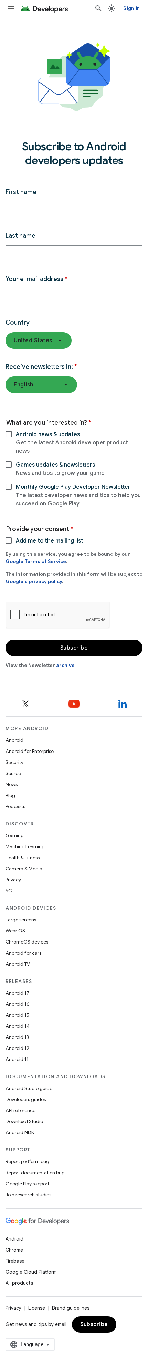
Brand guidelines (70, 1308)
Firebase (15, 1261)
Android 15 (17, 1015)
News (12, 784)
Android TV (18, 964)
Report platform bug (27, 1161)
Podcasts (15, 806)
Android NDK (20, 1132)
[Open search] (98, 8)
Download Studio (24, 1121)
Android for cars (23, 953)
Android (14, 740)
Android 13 (17, 1037)
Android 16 (18, 1004)
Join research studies (28, 1194)
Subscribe (94, 1324)
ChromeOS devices (27, 942)
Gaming (15, 835)
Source (13, 773)
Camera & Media (24, 868)
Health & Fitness (23, 857)
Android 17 (17, 993)
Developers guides (26, 1099)
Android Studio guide (29, 1088)
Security (14, 762)
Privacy (13, 880)
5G (9, 891)
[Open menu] (11, 8)
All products (19, 1283)
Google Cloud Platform (31, 1272)
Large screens (21, 920)
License (36, 1308)
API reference (20, 1110)
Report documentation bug (35, 1172)
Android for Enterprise (30, 751)
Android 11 (17, 1059)
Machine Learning (25, 846)
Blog (10, 795)
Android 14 (18, 1026)
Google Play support (27, 1183)
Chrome (14, 1250)
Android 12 (17, 1048)
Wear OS (15, 931)
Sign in (131, 8)
